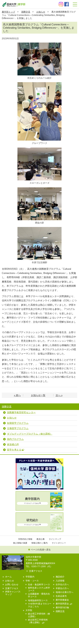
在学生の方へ (62, 584)
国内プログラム (15, 439)
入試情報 (60, 580)
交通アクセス (35, 571)
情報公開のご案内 (39, 543)
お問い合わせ (11, 584)
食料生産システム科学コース (39, 589)
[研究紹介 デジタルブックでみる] (39, 529)
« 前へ (17, 395)
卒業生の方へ (62, 588)
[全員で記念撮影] (39, 228)
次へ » (59, 395)
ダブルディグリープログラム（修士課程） (29, 433)
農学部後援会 (62, 600)
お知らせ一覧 (38, 395)
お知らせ (40, 12)
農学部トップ (8, 12)
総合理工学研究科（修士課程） (39, 615)
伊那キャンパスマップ (13, 592)
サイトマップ (55, 539)
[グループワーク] (39, 83)
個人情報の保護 (20, 543)
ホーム (8, 576)
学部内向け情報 (25, 539)
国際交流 (25, 12)
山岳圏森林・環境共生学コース (39, 595)
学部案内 (30, 576)
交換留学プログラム (17, 428)
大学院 (29, 610)
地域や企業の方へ (64, 592)
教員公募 (41, 539)
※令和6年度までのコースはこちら (39, 605)
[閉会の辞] (39, 188)
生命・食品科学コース (39, 584)
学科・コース (32, 580)
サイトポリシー (59, 543)
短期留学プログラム (17, 423)
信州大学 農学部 (13, 4)
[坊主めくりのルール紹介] (39, 43)
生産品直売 (61, 596)
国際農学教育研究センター (21, 412)
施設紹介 (60, 576)
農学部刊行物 (62, 607)
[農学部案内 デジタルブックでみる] (39, 508)
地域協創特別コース (38, 600)
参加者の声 (13, 444)
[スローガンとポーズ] (39, 148)
